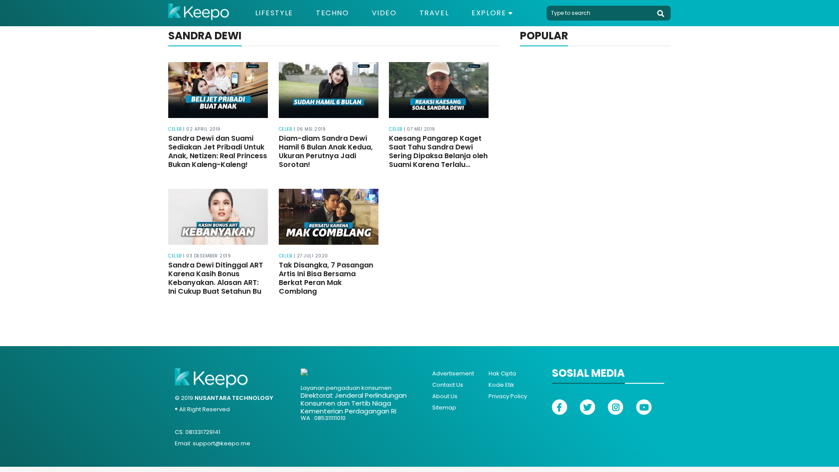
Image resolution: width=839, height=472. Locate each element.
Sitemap (444, 407)
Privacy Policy (508, 396)
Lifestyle (274, 13)
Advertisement (453, 373)
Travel (434, 13)
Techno (332, 13)
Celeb (175, 129)
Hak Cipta (502, 373)
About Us (445, 396)
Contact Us (447, 385)
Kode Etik (501, 385)
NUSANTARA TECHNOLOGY (233, 398)
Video (384, 13)
